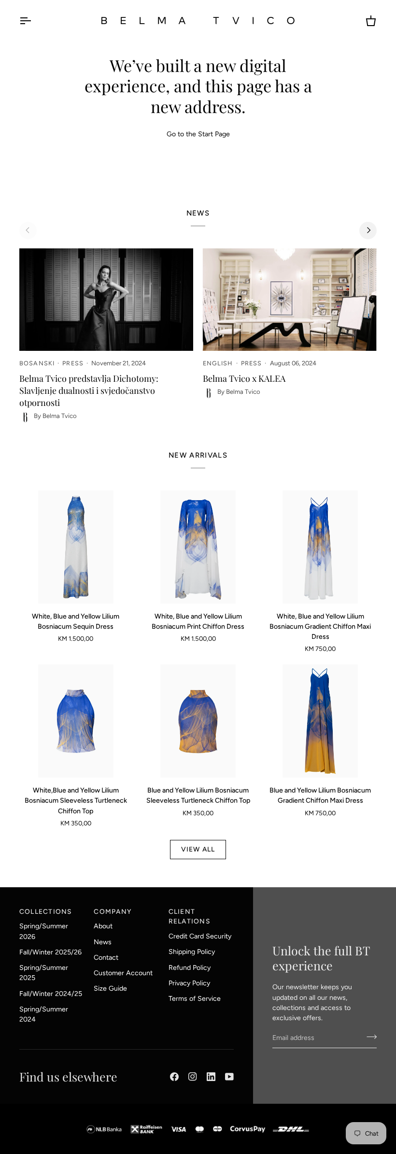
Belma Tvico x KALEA (244, 378)
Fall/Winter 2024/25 (50, 994)
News (103, 942)
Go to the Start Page (198, 134)
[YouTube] (229, 1076)
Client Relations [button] (189, 916)
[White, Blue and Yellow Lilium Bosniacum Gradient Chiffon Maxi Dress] (320, 547)
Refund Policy (190, 968)
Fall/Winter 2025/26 (50, 952)
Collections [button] (45, 911)
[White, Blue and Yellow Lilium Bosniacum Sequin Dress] (75, 547)
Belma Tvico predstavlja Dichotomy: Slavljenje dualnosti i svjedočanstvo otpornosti (88, 390)
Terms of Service (195, 999)
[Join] (369, 1036)
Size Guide (110, 988)
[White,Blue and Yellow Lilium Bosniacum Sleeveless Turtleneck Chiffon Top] (75, 721)
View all (198, 849)
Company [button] (112, 911)
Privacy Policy (189, 983)
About (103, 926)
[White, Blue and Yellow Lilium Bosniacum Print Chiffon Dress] (198, 547)
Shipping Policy (192, 952)
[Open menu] (33, 20)
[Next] (368, 230)
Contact (106, 957)
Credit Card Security (200, 936)
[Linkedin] (211, 1076)
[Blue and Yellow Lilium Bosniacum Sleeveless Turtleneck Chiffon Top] (198, 721)
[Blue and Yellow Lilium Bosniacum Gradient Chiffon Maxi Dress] (320, 721)
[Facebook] (174, 1076)
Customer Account (123, 973)
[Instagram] (192, 1076)
